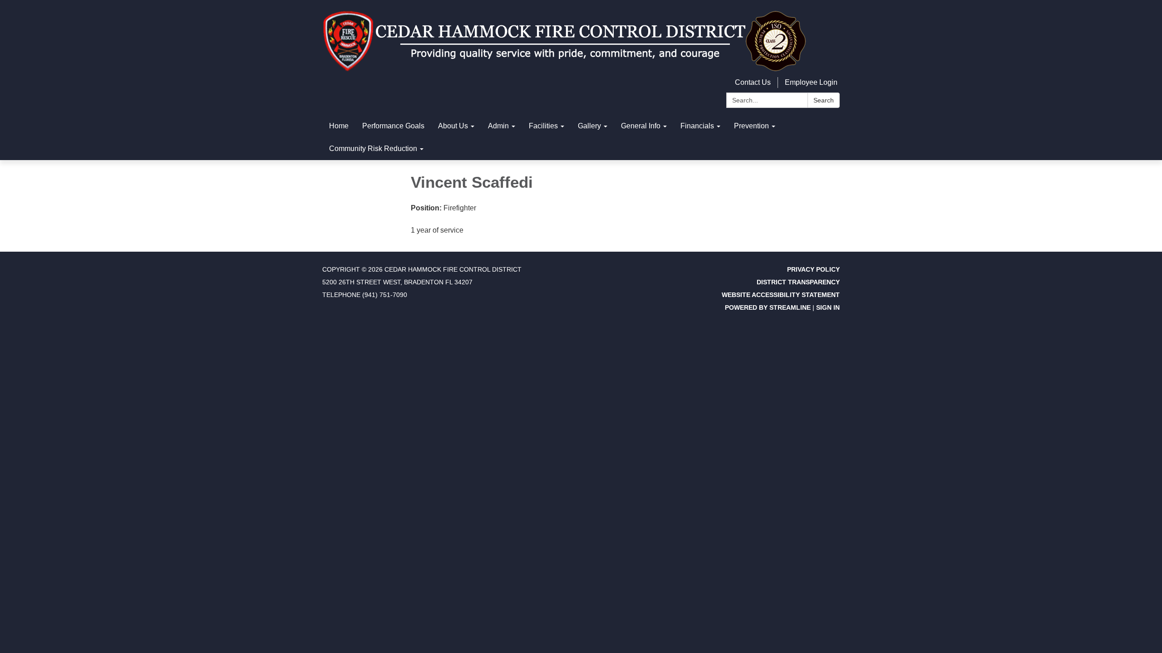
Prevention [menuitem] (751, 126)
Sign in (828, 307)
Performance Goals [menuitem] (393, 126)
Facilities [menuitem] (543, 126)
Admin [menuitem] (498, 126)
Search (823, 100)
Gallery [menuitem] (589, 126)
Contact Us (753, 82)
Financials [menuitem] (697, 126)
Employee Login (811, 82)
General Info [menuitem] (640, 126)
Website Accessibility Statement (781, 294)
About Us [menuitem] (453, 126)
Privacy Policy (813, 269)
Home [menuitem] (339, 126)
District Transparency (798, 282)
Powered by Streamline (768, 307)
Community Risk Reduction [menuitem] (373, 148)
